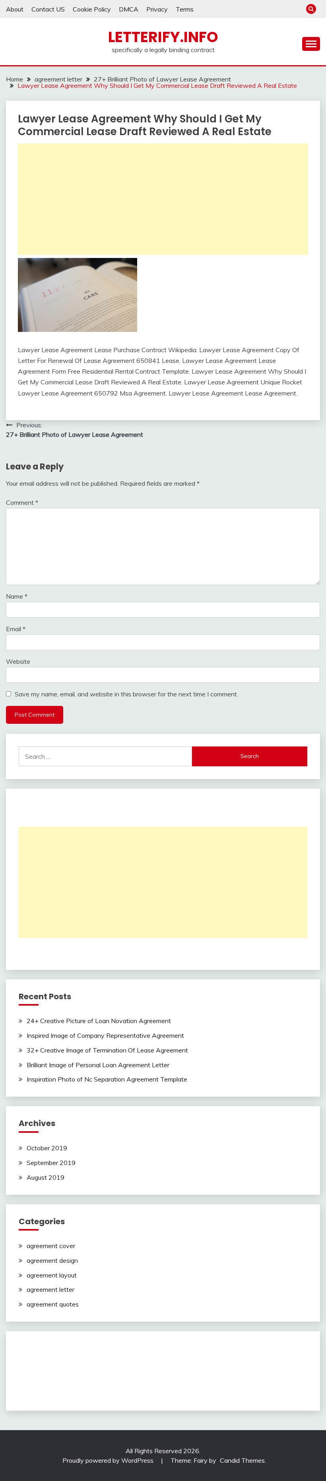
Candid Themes (242, 1460)
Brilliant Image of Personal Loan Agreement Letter (98, 1065)
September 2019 (51, 1163)
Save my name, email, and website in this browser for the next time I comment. (126, 694)
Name (16, 596)
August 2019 (45, 1177)
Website (18, 661)
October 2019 (47, 1148)
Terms (185, 9)
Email (15, 629)
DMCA (128, 9)
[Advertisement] (163, 199)
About (14, 9)
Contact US (48, 9)
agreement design (52, 1260)
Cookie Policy (92, 9)
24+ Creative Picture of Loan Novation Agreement (99, 1021)
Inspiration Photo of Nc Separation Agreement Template (107, 1079)
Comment (22, 502)
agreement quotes (53, 1304)
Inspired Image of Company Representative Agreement (105, 1035)
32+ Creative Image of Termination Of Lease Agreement (107, 1050)
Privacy (157, 9)
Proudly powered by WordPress (108, 1460)
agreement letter (50, 1289)
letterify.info (163, 37)
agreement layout (52, 1275)
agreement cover (51, 1246)
